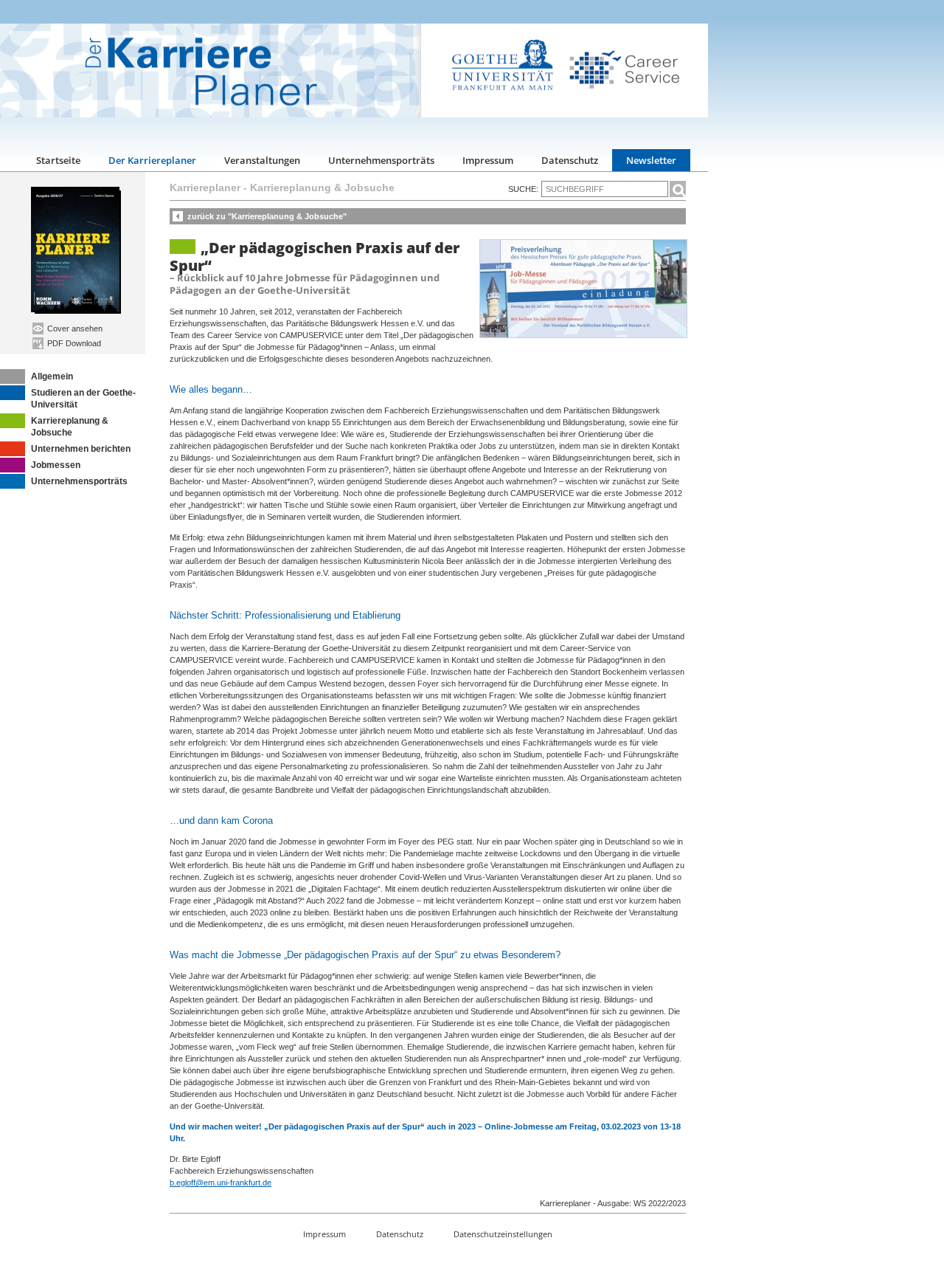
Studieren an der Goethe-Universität (83, 399)
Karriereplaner (205, 187)
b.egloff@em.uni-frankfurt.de (220, 1182)
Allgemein (52, 376)
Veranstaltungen (262, 160)
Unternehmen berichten (81, 449)
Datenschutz (569, 160)
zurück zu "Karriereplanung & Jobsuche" (267, 216)
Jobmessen (55, 465)
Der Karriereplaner (152, 160)
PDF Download (73, 343)
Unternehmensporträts (381, 160)
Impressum (487, 160)
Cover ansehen (74, 328)
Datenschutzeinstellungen (503, 1233)
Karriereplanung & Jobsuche (69, 427)
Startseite (58, 160)
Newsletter (651, 160)
